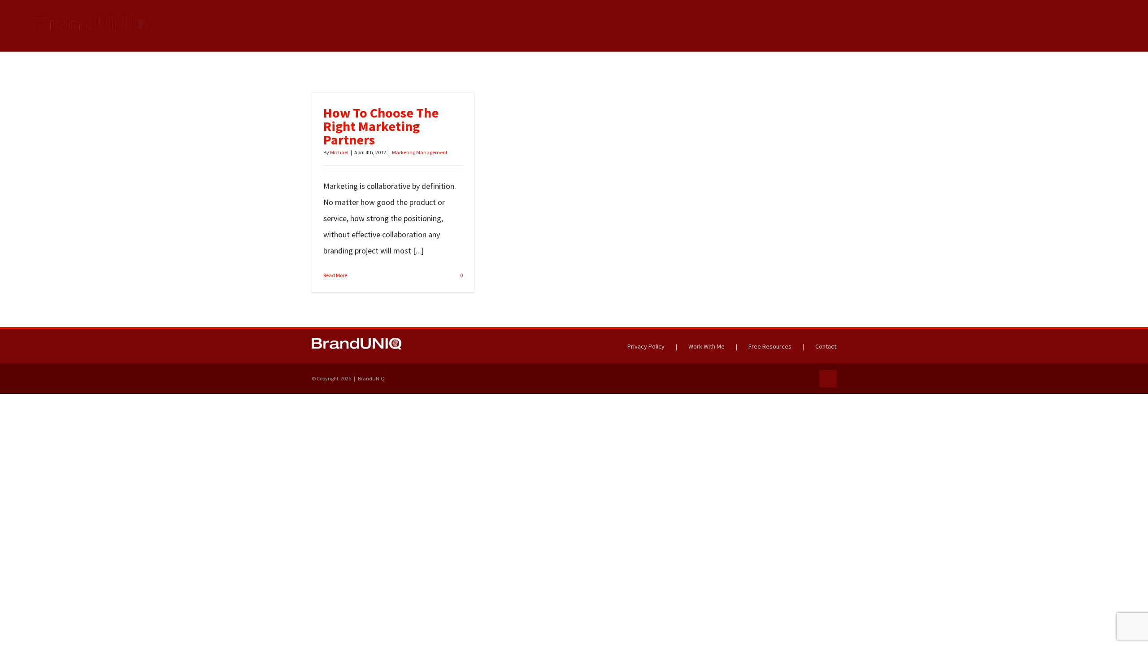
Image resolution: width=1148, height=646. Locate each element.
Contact (825, 346)
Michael (339, 152)
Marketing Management (420, 152)
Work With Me (706, 346)
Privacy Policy (646, 346)
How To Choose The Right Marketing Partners (381, 126)
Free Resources (769, 346)
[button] (1088, 26)
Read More (335, 275)
